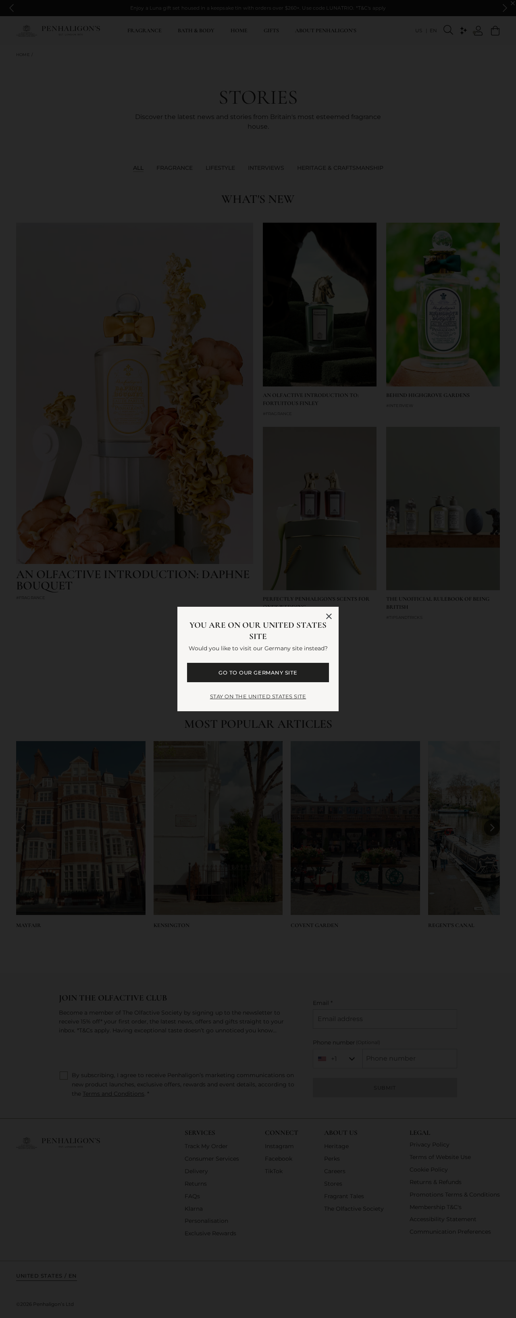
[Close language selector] (329, 616)
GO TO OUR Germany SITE (257, 672)
